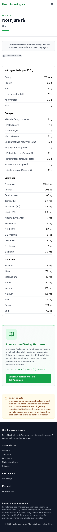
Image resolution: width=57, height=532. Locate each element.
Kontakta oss (8, 491)
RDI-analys (7, 479)
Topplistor (6, 454)
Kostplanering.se (13, 4)
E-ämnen (6, 466)
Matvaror (6, 450)
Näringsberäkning (10, 462)
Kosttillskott (7, 458)
